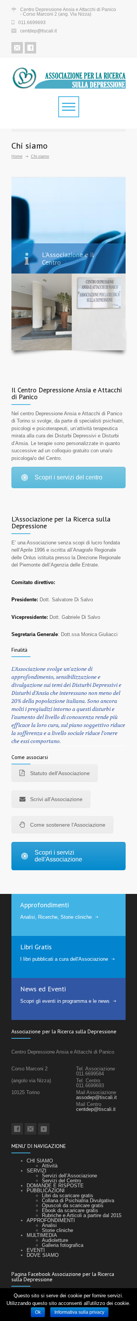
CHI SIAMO (40, 1161)
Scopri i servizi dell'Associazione (58, 856)
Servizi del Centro (61, 1180)
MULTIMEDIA (42, 1235)
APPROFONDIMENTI (51, 1220)
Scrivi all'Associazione (56, 799)
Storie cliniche (57, 1230)
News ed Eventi (43, 988)
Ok (38, 1312)
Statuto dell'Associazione (60, 773)
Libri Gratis (36, 946)
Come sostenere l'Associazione (67, 825)
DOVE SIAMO (43, 1255)
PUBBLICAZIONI (46, 1190)
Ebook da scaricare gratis (70, 1210)
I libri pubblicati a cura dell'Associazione (64, 959)
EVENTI (36, 1250)
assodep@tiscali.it (96, 1097)
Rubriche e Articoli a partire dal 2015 (81, 1215)
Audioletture (55, 1240)
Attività (49, 1166)
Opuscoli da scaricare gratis (73, 1205)
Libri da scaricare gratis (67, 1195)
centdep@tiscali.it (38, 31)
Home (16, 156)
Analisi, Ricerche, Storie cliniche (56, 917)
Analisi (49, 1225)
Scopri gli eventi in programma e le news (65, 1001)
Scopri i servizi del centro (68, 477)
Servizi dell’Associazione (69, 1176)
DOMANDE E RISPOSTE (55, 1185)
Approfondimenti (44, 904)
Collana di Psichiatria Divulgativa (78, 1200)
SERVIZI (36, 1171)
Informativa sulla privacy (79, 1312)
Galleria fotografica (62, 1245)
